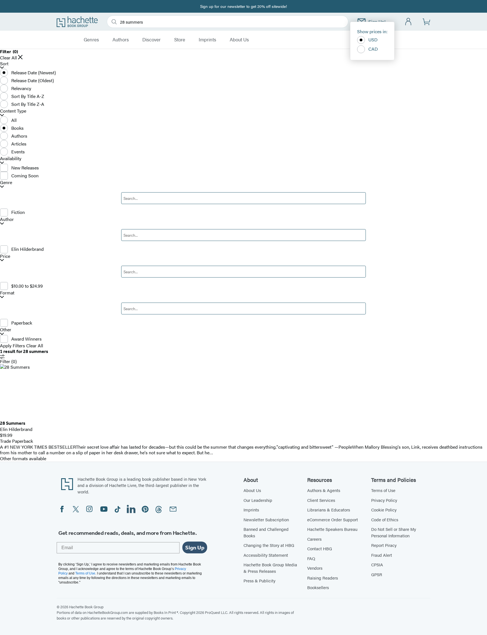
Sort (4, 64)
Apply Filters (12, 346)
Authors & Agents (323, 490)
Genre (6, 182)
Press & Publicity (259, 580)
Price (5, 256)
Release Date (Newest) (33, 72)
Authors (120, 40)
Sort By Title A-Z (27, 96)
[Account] (408, 22)
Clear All (8, 58)
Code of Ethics (384, 519)
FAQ (311, 558)
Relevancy (21, 88)
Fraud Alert (381, 555)
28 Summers (12, 423)
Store (179, 40)
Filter (8, 361)
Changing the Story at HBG (269, 545)
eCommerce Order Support (332, 519)
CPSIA (377, 564)
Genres (91, 40)
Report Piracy (384, 545)
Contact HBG (319, 548)
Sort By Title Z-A (27, 104)
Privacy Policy (384, 500)
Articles (18, 143)
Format (7, 293)
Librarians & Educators (328, 510)
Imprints (207, 40)
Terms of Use (383, 490)
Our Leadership (258, 500)
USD (373, 39)
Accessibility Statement (266, 555)
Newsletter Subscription (266, 519)
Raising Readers (322, 578)
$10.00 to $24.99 (27, 286)
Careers (314, 539)
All (14, 120)
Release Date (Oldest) (32, 80)
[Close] (20, 57)
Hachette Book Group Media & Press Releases (270, 568)
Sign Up (194, 547)
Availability (10, 159)
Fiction (18, 212)
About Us (239, 40)
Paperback (21, 322)
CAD (373, 49)
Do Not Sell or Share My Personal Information (393, 532)
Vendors (314, 568)
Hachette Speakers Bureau (332, 529)
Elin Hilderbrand (27, 249)
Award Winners (26, 339)
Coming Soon (25, 175)
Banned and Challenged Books (266, 532)
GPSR (376, 574)
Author (7, 219)
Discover (151, 40)
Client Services (321, 500)
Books (17, 128)
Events (18, 151)
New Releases (25, 167)
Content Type (13, 111)
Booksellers (318, 587)
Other (5, 330)
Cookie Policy (384, 510)
